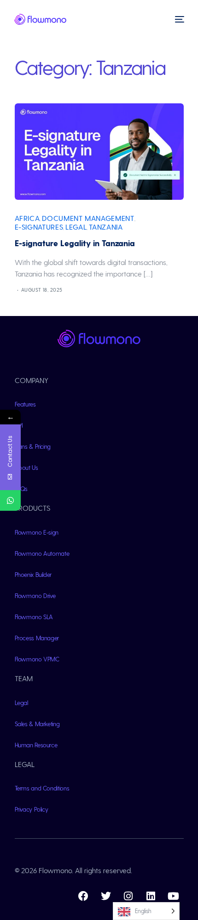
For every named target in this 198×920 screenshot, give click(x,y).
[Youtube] (173, 896)
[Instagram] (128, 896)
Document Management (88, 217)
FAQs (21, 488)
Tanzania (105, 226)
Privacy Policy (31, 809)
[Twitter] (106, 896)
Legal (76, 226)
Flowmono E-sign (37, 532)
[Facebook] (83, 896)
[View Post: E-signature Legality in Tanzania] (99, 151)
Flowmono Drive (35, 595)
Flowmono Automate (42, 553)
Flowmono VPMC (37, 659)
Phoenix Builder (33, 574)
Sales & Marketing (37, 724)
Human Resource (36, 745)
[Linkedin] (151, 896)
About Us (26, 467)
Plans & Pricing (33, 446)
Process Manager (37, 638)
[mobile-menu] (178, 19)
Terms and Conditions (42, 788)
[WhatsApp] (10, 500)
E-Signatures (39, 226)
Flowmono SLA (34, 617)
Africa (27, 217)
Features (25, 404)
